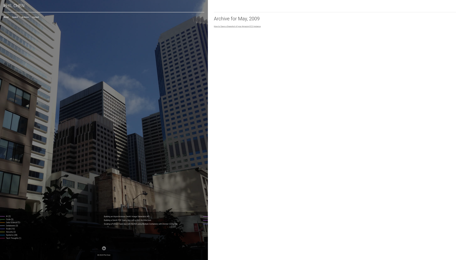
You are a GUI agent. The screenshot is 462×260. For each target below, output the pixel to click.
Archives (25, 17)
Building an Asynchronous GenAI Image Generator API (127, 216)
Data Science (11, 222)
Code (8, 219)
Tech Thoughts (12, 238)
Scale (8, 229)
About (6, 17)
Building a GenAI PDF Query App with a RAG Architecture (127, 220)
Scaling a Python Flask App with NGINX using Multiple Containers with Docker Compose (140, 224)
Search (15, 17)
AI (7, 216)
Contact (35, 17)
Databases (10, 225)
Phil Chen (14, 6)
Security (9, 232)
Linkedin (104, 248)
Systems (9, 235)
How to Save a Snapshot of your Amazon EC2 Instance (237, 26)
